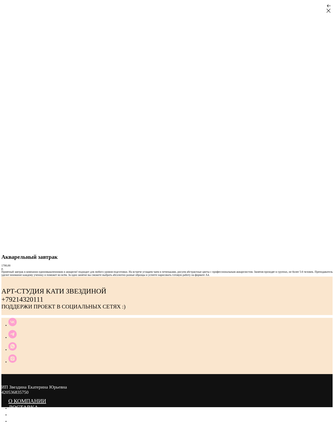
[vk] (12, 325)
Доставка (23, 407)
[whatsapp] (12, 349)
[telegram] (12, 337)
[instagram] (12, 361)
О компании (27, 401)
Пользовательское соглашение (56, 414)
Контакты (23, 420)
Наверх (9, 439)
